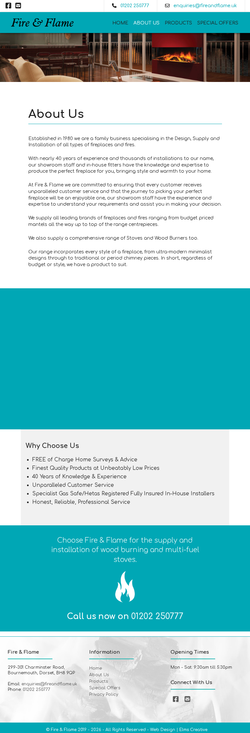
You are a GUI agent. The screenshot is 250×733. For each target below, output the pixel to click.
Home (120, 23)
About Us (146, 23)
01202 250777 (134, 5)
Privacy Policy (103, 694)
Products (178, 23)
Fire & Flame (63, 729)
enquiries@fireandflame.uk (205, 5)
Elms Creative (193, 729)
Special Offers (217, 23)
